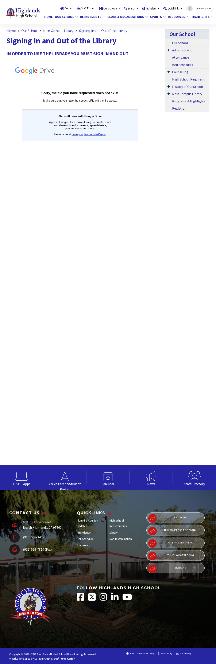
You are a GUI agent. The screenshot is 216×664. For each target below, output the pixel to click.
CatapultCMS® (42, 658)
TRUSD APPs (180, 567)
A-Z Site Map (185, 653)
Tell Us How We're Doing (180, 555)
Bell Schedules (182, 65)
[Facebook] (81, 599)
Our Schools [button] (110, 8)
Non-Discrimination (120, 539)
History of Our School (187, 87)
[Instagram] (104, 599)
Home (48, 17)
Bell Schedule (85, 539)
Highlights (201, 17)
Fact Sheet (180, 517)
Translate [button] (151, 8)
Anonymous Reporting (180, 542)
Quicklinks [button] (174, 8)
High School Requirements (190, 79)
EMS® (56, 658)
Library (113, 532)
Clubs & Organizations (125, 17)
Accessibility (166, 653)
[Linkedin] (115, 599)
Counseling (180, 72)
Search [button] (132, 8)
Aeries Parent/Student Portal (180, 530)
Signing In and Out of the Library (103, 31)
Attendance (180, 57)
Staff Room (87, 8)
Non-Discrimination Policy (142, 653)
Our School (64, 17)
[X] (92, 599)
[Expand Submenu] (168, 50)
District (68, 8)
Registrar (179, 108)
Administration (183, 50)
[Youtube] (127, 599)
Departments (90, 17)
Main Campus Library (58, 31)
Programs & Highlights (189, 101)
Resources (177, 17)
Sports (156, 17)
